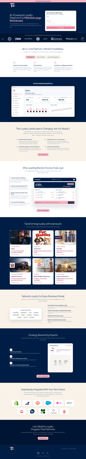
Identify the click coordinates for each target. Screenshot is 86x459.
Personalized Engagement (53, 57)
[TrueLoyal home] (12, 5)
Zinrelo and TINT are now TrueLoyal (43, 1)
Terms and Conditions (72, 448)
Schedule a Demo (43, 438)
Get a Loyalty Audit (43, 154)
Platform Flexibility (41, 57)
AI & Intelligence (30, 57)
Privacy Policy (64, 448)
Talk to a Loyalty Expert (43, 210)
